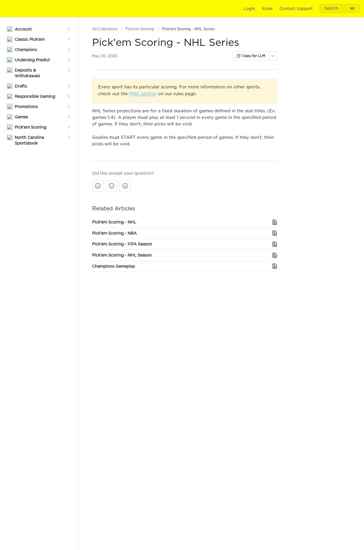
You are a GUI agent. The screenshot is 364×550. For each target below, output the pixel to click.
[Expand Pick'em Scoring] (69, 127)
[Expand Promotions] (69, 107)
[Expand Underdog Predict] (69, 60)
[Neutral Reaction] (111, 186)
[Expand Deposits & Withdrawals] (69, 70)
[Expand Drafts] (69, 86)
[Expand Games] (69, 117)
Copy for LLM (253, 56)
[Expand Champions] (69, 50)
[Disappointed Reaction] (98, 186)
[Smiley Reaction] (125, 186)
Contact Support (296, 8)
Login (249, 8)
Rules (267, 8)
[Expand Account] (69, 29)
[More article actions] (273, 55)
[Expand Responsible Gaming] (69, 96)
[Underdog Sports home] (6, 8)
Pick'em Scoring (139, 29)
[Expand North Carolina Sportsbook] (69, 137)
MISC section (143, 93)
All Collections (104, 29)
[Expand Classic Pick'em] (69, 39)
